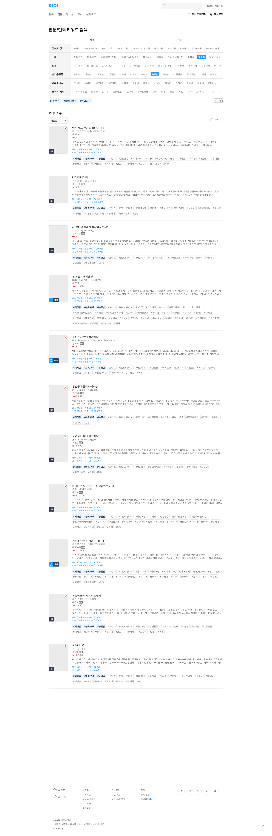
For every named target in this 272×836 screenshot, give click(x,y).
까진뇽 (75, 390)
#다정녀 (189, 318)
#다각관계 (182, 158)
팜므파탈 (113, 83)
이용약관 (56, 824)
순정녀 (157, 83)
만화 (51, 14)
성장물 (160, 57)
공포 (180, 91)
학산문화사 (90, 599)
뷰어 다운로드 (88, 799)
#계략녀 (132, 163)
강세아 (75, 131)
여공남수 (218, 65)
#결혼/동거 (101, 521)
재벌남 (202, 74)
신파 (189, 91)
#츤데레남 (99, 213)
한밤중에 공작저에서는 (85, 386)
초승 (74, 489)
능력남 (213, 74)
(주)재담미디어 (86, 489)
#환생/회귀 (165, 208)
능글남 (155, 74)
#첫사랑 (217, 208)
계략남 (122, 74)
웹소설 (70, 14)
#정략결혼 (169, 466)
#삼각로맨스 (174, 257)
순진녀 (179, 83)
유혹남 (166, 74)
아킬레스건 (78, 645)
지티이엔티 (93, 390)
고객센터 (62, 789)
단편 (155, 91)
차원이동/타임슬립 (130, 57)
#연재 (167, 163)
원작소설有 (142, 91)
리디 (83, 648)
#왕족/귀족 (89, 158)
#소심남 (124, 318)
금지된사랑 (134, 65)
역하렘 (201, 57)
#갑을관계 (114, 521)
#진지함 (130, 681)
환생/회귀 (91, 57)
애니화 (212, 91)
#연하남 (176, 312)
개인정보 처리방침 (69, 824)
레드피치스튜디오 (81, 340)
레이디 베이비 (80, 177)
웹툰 (59, 14)
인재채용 (145, 799)
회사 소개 (145, 794)
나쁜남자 (89, 74)
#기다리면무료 (80, 323)
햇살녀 (77, 83)
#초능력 (129, 312)
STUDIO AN (95, 280)
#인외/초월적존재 (114, 312)
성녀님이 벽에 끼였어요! (85, 436)
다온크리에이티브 (96, 131)
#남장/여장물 (203, 208)
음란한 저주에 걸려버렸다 (86, 336)
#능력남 (113, 318)
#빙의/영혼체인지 (156, 257)
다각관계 (78, 65)
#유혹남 (77, 318)
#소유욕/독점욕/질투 (164, 158)
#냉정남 (77, 631)
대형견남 (177, 74)
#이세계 (153, 208)
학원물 (183, 48)
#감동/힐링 (106, 323)
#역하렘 (77, 158)
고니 (74, 230)
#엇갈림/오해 (154, 466)
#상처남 (145, 318)
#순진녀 (216, 417)
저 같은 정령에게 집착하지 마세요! (91, 226)
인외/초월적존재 (175, 57)
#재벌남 (77, 681)
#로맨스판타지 (126, 208)
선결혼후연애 (164, 65)
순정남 (144, 74)
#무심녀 (215, 521)
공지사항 (62, 796)
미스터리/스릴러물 (141, 48)
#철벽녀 (210, 257)
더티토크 (78, 57)
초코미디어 (90, 180)
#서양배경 (140, 257)
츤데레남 (191, 74)
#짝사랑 (155, 312)
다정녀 (168, 83)
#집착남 (77, 163)
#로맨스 (112, 158)
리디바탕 (86, 808)
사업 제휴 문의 (118, 799)
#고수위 (143, 163)
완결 (172, 91)
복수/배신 (147, 57)
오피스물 (171, 48)
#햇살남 (134, 318)
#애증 (193, 158)
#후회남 (215, 158)
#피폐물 (148, 158)
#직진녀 (77, 527)
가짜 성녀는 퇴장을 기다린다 (88, 540)
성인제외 (218, 119)
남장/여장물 (215, 57)
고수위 (130, 91)
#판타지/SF (141, 208)
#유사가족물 (178, 417)
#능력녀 (109, 163)
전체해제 (218, 100)
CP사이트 (86, 803)
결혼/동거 (149, 65)
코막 (74, 439)
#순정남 (208, 312)
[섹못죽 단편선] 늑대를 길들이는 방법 (93, 485)
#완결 (135, 213)
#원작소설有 (156, 163)
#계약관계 (188, 257)
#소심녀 (196, 576)
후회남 (101, 74)
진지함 (105, 91)
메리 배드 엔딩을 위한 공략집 (88, 127)
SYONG (76, 280)
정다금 (75, 648)
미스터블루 (90, 439)
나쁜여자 (100, 83)
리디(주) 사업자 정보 (62, 820)
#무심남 (143, 576)
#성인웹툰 (123, 158)
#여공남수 (127, 521)
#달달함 (77, 263)
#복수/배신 (178, 208)
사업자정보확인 (99, 824)
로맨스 (77, 48)
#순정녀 (164, 576)
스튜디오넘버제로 (96, 544)
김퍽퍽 (75, 544)
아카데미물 (196, 48)
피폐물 (190, 57)
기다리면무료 (80, 91)
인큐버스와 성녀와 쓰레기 (86, 595)
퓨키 (74, 599)
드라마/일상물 (213, 48)
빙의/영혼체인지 (108, 57)
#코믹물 (139, 307)
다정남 (133, 74)
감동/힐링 (117, 91)
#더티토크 (136, 158)
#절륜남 (98, 163)
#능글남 (101, 158)
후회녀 (146, 83)
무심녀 (125, 83)
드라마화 (200, 91)
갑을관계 (205, 65)
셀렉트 (90, 14)
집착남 (112, 74)
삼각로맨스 (92, 65)
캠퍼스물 (158, 48)
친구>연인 (107, 65)
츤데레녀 (212, 83)
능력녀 (88, 83)
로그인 (215, 5)
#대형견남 (89, 318)
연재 (163, 91)
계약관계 (192, 65)
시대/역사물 (122, 48)
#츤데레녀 (201, 318)
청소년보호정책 (85, 824)
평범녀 (200, 83)
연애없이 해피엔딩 (82, 276)
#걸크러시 (120, 163)
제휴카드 (86, 794)
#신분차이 (179, 367)
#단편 (91, 472)
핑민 (74, 180)
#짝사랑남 (157, 318)
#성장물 (191, 208)
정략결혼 (179, 65)
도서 (79, 14)
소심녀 (190, 83)
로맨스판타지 (91, 48)
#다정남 (87, 213)
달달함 (94, 91)
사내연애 (120, 65)
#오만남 (87, 631)
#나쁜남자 (203, 158)
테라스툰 (89, 230)
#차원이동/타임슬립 (82, 312)
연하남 (77, 74)
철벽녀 (135, 83)
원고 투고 (116, 794)
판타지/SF (107, 48)
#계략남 (87, 163)
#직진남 (205, 417)
